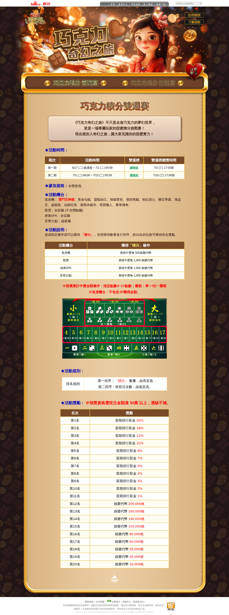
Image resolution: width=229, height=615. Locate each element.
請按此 (134, 167)
